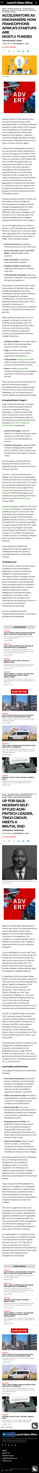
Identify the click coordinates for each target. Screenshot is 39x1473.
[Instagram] (5, 1445)
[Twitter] (9, 51)
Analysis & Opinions (14, 8)
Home (4, 8)
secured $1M (22, 369)
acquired (10, 528)
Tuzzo (27, 498)
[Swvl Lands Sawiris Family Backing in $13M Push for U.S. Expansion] (19, 733)
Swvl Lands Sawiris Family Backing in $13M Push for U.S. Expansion (18, 646)
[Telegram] (28, 51)
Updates (19, 40)
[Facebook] (4, 51)
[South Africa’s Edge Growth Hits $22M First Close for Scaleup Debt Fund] (19, 703)
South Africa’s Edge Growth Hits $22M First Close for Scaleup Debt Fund (19, 633)
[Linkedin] (18, 51)
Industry (7, 644)
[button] (35, 1469)
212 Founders (7, 509)
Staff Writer (10, 47)
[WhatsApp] (14, 51)
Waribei (18, 498)
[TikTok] (12, 1445)
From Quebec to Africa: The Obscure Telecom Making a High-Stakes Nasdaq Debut (18, 675)
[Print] (23, 51)
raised (21, 326)
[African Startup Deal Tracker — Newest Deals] (19, 765)
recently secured (24, 359)
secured (23, 342)
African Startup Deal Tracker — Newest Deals (17, 661)
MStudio (5, 474)
